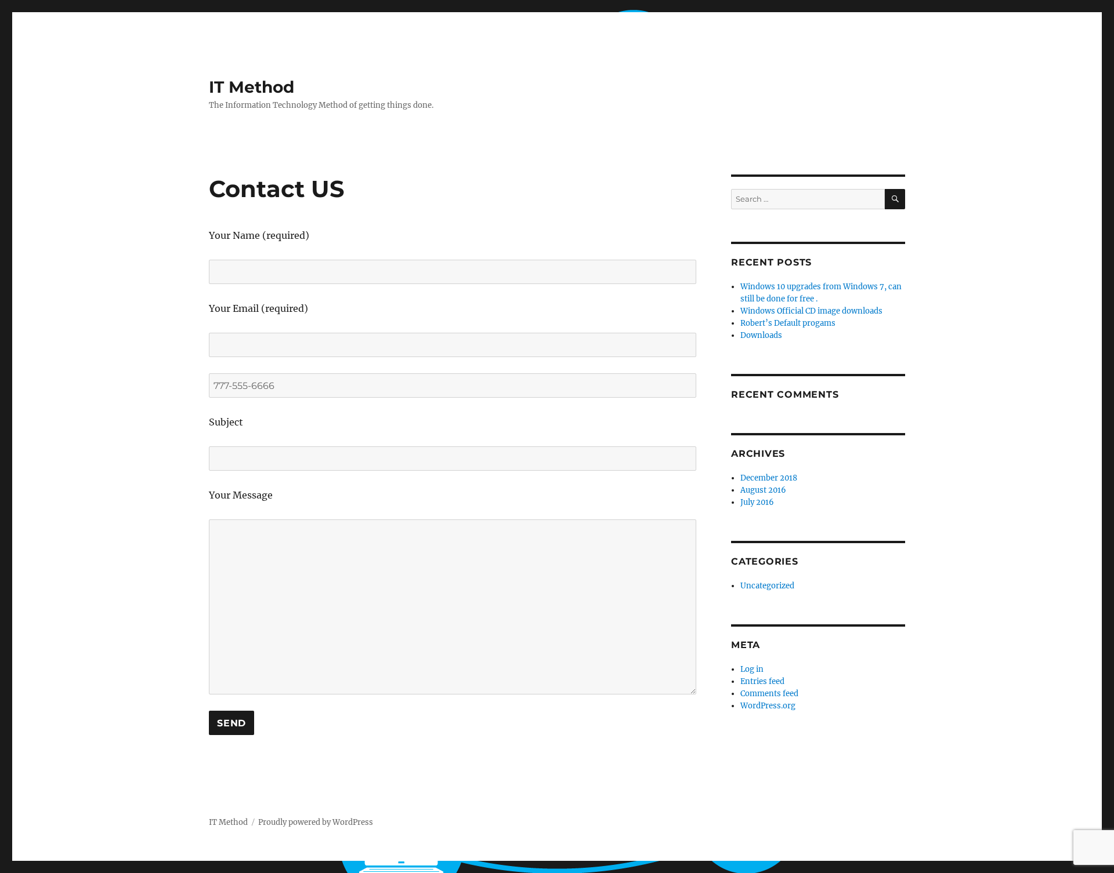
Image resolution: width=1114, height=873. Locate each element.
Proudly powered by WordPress (315, 822)
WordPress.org (767, 706)
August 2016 (763, 490)
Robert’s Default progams (788, 323)
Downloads (761, 335)
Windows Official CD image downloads (811, 311)
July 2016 (757, 502)
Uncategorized (767, 586)
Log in (752, 669)
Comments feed (769, 694)
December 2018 (768, 478)
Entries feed (762, 681)
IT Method (251, 87)
